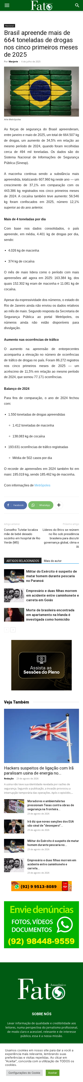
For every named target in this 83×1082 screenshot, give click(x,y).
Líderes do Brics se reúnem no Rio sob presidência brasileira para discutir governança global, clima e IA (61, 538)
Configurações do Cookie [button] (24, 1072)
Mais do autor (53, 560)
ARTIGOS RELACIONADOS (22, 560)
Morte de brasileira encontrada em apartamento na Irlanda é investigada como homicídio (50, 614)
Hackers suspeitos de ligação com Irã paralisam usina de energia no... (39, 771)
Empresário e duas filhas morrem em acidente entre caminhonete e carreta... (51, 864)
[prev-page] (6, 629)
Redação (9, 778)
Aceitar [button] (52, 1072)
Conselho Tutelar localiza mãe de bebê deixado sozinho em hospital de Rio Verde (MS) (22, 536)
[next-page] (13, 629)
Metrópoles (42, 485)
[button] (6, 5)
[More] (59, 505)
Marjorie (13, 61)
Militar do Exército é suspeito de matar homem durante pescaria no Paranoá (51, 576)
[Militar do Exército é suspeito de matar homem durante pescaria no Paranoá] (14, 576)
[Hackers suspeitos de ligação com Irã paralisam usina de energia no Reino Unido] (41, 736)
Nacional (9, 25)
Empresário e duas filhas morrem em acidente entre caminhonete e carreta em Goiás (52, 595)
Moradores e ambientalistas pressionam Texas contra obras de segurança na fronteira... (50, 805)
